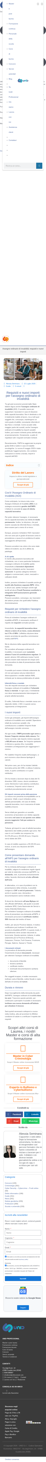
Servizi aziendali (8, 1354)
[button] (39, 465)
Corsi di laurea (7, 1350)
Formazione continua (9, 1345)
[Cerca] (39, 166)
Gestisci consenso (12, 1459)
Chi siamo (7, 1377)
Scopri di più (23, 485)
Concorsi (8, 1183)
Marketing (8, 1263)
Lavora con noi (9, 1380)
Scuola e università (12, 1206)
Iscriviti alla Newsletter (10, 1393)
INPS (16, 639)
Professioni (9, 1204)
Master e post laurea (9, 1343)
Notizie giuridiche (11, 1201)
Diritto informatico (12, 1193)
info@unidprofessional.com (13, 1375)
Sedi (16, 1377)
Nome (7, 1229)
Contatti (23, 1377)
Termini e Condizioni (9, 1357)
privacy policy (24, 1259)
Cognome (9, 1238)
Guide (8, 386)
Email (7, 1247)
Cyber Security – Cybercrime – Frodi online (21, 1188)
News (7, 1199)
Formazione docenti (9, 1347)
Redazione (21, 1380)
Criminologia (10, 1186)
